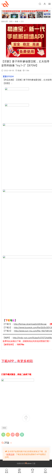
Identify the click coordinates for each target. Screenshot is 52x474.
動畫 (19, 70)
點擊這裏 (10, 454)
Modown (28, 463)
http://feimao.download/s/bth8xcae (30, 324)
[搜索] (40, 3)
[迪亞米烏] (5, 4)
